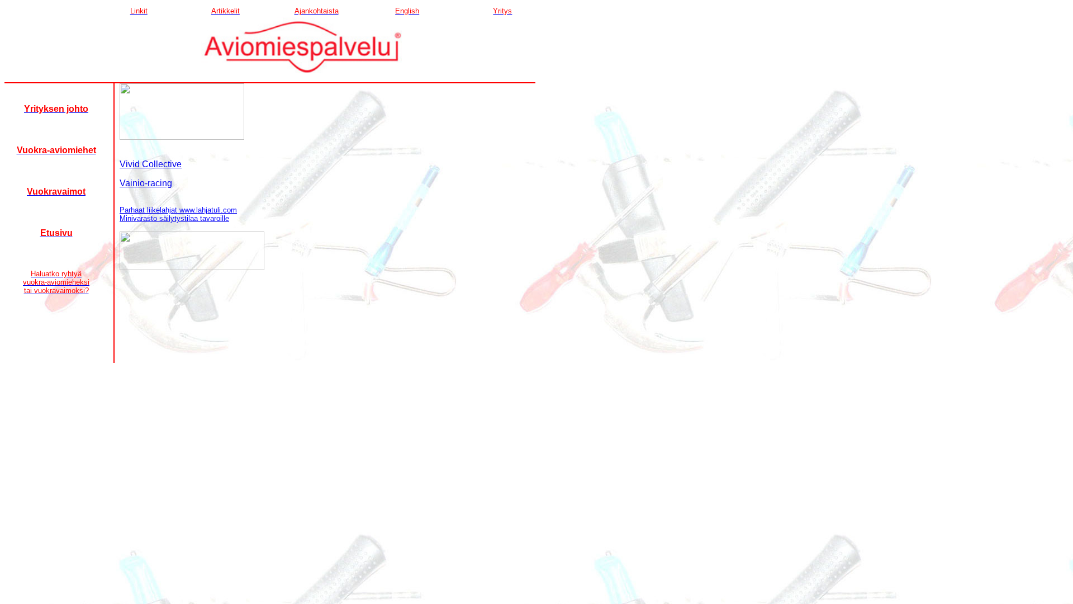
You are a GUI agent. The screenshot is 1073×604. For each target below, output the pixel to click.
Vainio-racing (146, 183)
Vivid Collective (151, 164)
